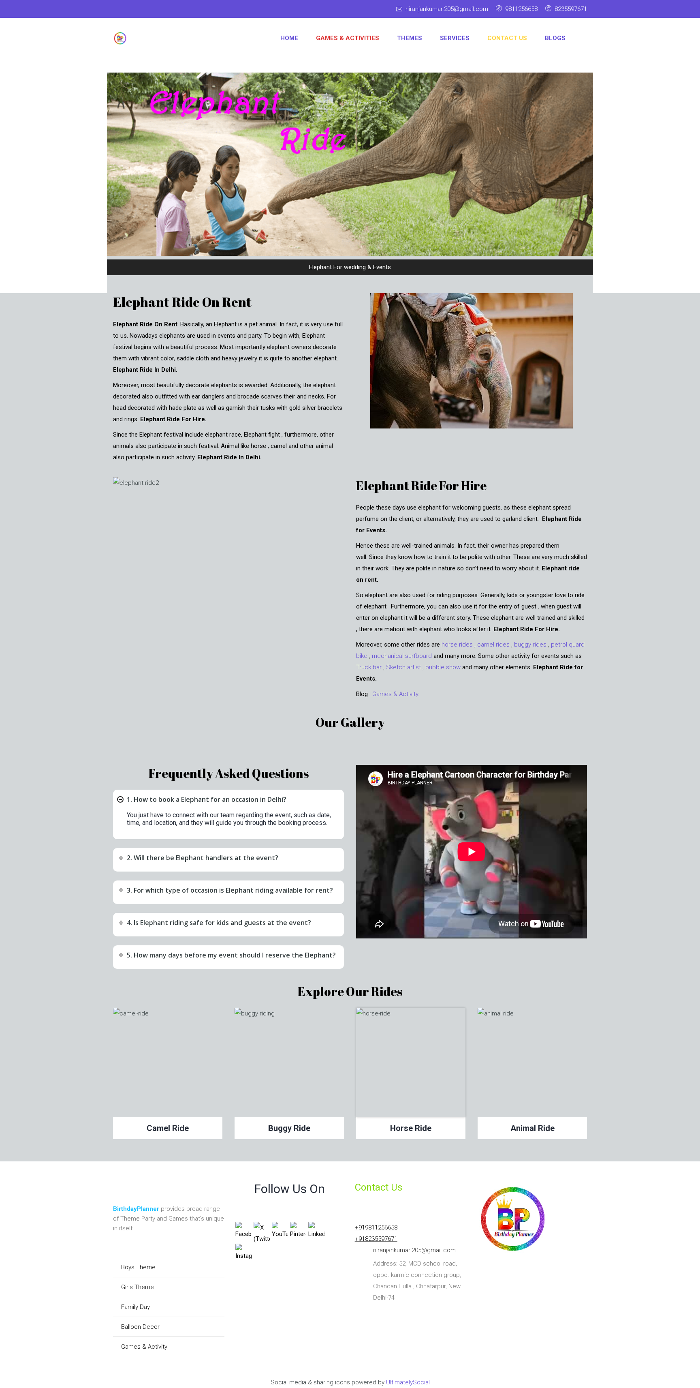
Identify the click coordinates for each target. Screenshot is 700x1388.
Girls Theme (137, 1287)
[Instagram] (153, 10)
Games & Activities (347, 38)
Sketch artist (403, 667)
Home (289, 38)
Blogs (555, 38)
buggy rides (530, 644)
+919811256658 (376, 1227)
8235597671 (571, 9)
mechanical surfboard (402, 656)
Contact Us (507, 38)
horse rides (457, 644)
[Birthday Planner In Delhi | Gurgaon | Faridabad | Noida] (120, 38)
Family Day (135, 1307)
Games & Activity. (396, 694)
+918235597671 (376, 1238)
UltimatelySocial (408, 1382)
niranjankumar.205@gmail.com (446, 9)
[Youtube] (135, 10)
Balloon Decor (140, 1326)
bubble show (443, 667)
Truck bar (369, 667)
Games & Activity (144, 1346)
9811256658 (521, 9)
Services (455, 38)
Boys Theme (138, 1267)
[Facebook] (119, 10)
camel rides (493, 644)
